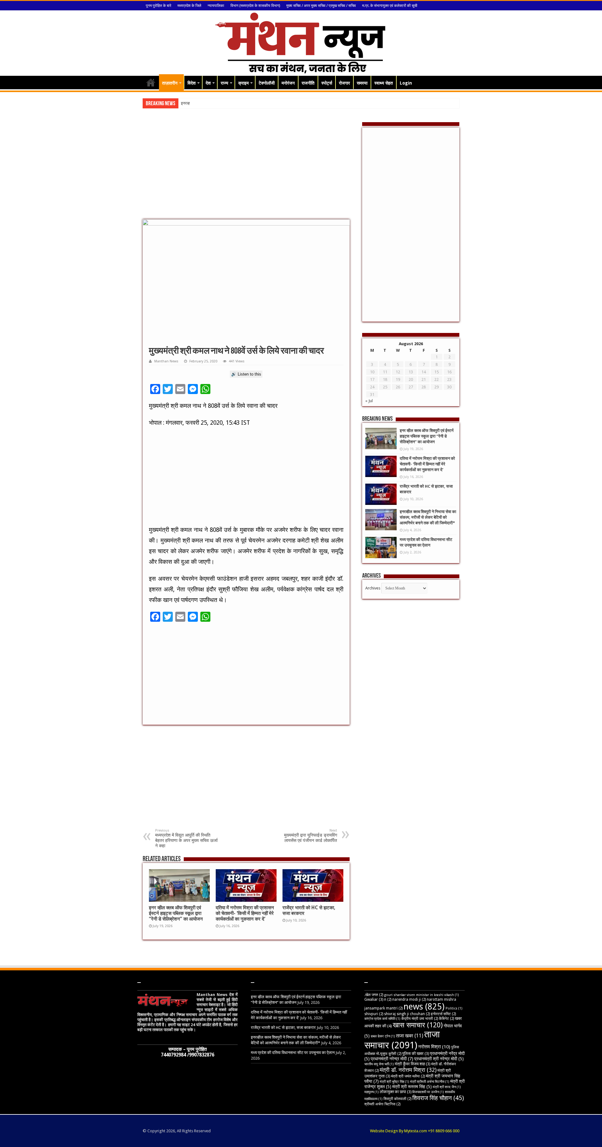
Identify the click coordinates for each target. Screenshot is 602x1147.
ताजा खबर (409, 1036)
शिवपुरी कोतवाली (397, 1099)
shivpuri (373, 1014)
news (424, 1006)
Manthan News (166, 361)
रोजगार (344, 83)
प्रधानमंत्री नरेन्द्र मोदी (392, 1058)
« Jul (369, 400)
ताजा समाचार (402, 1040)
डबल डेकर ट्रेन (383, 1036)
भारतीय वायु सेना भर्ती (379, 1064)
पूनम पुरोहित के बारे (158, 5)
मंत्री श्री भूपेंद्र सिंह (394, 1082)
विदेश (191, 83)
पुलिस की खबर (415, 1053)
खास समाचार (418, 1025)
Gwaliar (373, 999)
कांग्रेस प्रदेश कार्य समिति (382, 1019)
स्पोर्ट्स (326, 83)
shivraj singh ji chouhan (407, 1014)
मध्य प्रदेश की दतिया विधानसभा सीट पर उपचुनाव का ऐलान (293, 1052)
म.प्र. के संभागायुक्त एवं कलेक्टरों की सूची (389, 5)
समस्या (362, 83)
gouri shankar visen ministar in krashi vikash (421, 995)
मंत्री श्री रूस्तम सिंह (412, 1086)
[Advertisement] (246, 169)
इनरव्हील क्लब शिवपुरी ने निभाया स (205, 103)
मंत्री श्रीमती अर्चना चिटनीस (429, 1082)
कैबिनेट (446, 1018)
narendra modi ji (409, 999)
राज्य (224, 83)
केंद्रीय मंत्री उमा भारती (419, 1018)
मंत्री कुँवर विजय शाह (412, 1063)
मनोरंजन (288, 83)
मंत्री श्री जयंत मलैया (408, 1076)
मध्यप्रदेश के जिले (189, 5)
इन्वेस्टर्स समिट (443, 1014)
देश (208, 83)
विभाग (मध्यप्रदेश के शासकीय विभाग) (255, 5)
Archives (372, 588)
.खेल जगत (373, 995)
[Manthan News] (301, 41)
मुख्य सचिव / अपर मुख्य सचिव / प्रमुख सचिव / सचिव (321, 5)
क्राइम (243, 83)
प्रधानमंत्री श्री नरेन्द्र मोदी (439, 1058)
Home (151, 82)
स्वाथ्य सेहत (383, 83)
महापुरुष (371, 1092)
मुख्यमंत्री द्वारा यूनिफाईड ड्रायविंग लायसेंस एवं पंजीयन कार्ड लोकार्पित (310, 835)
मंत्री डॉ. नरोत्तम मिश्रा (408, 1070)
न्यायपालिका (216, 5)
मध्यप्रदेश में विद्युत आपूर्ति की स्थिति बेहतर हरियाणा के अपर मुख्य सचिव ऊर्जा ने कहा (186, 838)
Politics (454, 1008)
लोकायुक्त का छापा (395, 1091)
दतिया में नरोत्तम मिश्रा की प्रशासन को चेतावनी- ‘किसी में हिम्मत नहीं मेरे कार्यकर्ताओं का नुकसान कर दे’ (245, 913)
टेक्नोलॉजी (267, 83)
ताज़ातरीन (169, 83)
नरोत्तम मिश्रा (434, 1047)
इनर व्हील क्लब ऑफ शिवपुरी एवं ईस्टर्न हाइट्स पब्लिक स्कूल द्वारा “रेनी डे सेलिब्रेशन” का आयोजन (176, 913)
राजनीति (308, 83)
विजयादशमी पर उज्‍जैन (428, 1092)
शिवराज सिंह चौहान (438, 1098)
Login (406, 83)
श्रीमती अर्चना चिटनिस (382, 1104)
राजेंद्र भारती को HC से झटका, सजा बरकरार (283, 1027)
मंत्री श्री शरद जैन (447, 1087)
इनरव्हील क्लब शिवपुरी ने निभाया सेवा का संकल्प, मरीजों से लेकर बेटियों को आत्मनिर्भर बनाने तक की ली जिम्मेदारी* (428, 517)
